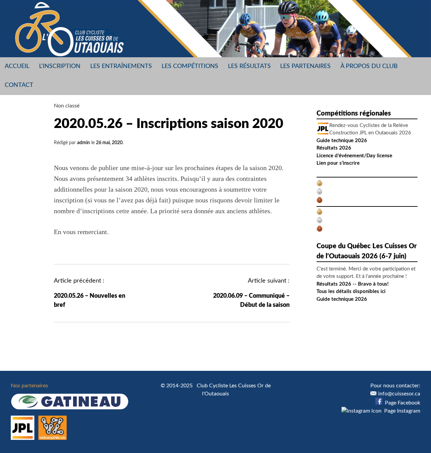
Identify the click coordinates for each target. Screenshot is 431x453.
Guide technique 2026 (342, 140)
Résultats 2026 (334, 148)
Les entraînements (121, 66)
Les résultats (249, 66)
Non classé (66, 105)
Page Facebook (401, 403)
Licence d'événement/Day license (354, 155)
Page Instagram (401, 411)
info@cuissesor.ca (399, 393)
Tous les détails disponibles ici (351, 291)
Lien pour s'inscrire (338, 163)
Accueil (17, 66)
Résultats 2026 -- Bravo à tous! (353, 284)
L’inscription (59, 66)
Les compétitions (190, 66)
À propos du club (369, 66)
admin (83, 142)
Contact (19, 85)
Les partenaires (305, 66)
